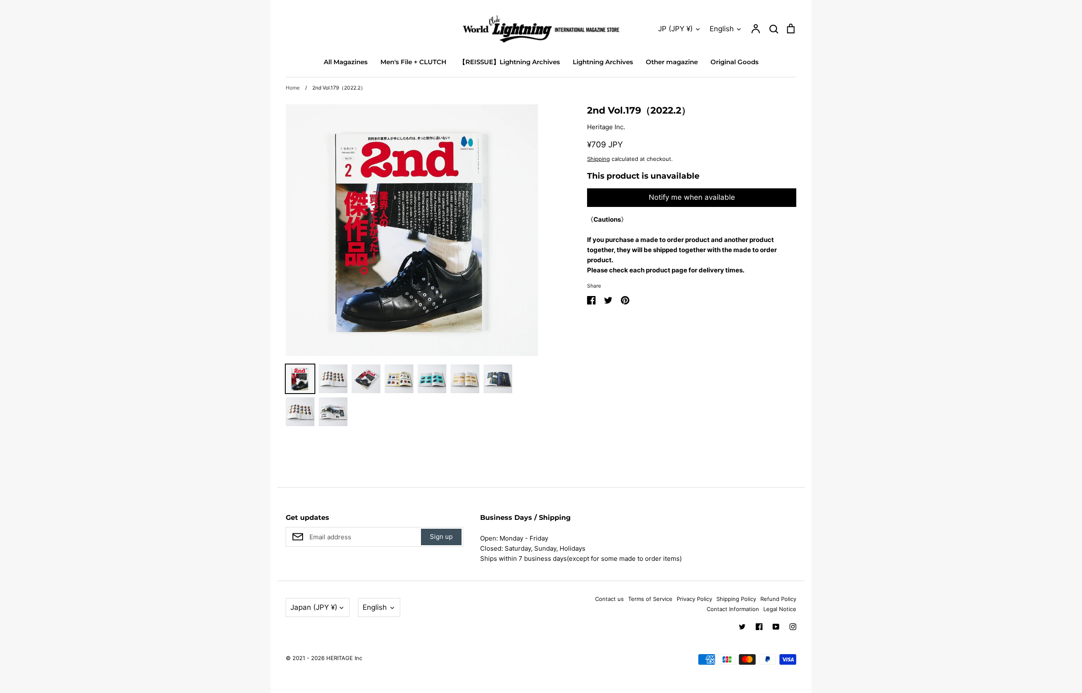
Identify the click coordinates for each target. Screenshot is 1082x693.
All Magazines (346, 62)
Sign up (441, 537)
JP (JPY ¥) (675, 28)
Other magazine (672, 62)
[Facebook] (759, 626)
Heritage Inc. (606, 127)
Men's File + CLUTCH (413, 62)
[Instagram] (792, 626)
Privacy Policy (694, 598)
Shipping (598, 158)
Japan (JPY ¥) (313, 607)
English (722, 28)
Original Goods (734, 62)
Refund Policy (778, 598)
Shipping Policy (736, 598)
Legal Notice (779, 609)
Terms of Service (650, 598)
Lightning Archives (603, 62)
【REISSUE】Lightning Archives (509, 62)
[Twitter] (742, 626)
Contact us (609, 598)
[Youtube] (776, 626)
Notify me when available (692, 197)
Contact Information (733, 609)
